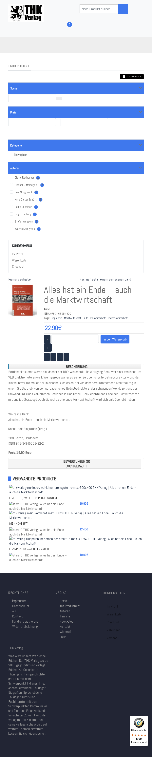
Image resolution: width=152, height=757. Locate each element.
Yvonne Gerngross (27, 229)
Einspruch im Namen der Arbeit (29, 549)
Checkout (18, 266)
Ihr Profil (17, 254)
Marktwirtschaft (72, 318)
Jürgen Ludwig (25, 214)
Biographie (56, 318)
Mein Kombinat (18, 523)
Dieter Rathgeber (26, 178)
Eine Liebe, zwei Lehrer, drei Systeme (33, 498)
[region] (74, 366)
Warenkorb (19, 260)
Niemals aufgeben (20, 279)
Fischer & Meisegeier (28, 185)
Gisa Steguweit (25, 192)
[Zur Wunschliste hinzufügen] (80, 291)
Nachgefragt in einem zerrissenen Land (105, 279)
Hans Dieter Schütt (27, 200)
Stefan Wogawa (25, 221)
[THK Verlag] (26, 12)
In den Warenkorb (115, 339)
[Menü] (145, 718)
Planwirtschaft (98, 318)
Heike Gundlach (25, 207)
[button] (68, 606)
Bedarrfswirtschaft (117, 318)
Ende (85, 318)
